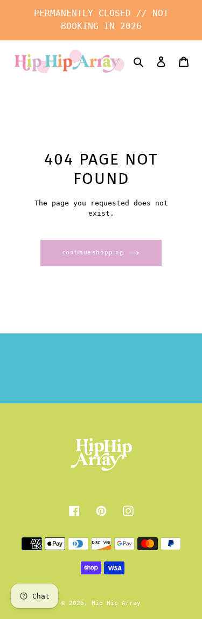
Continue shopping (92, 252)
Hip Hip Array (116, 603)
